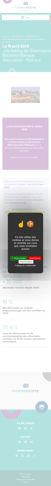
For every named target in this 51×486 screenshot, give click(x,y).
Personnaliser (26, 262)
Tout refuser (35, 258)
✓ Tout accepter (19, 258)
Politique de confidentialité (25, 265)
